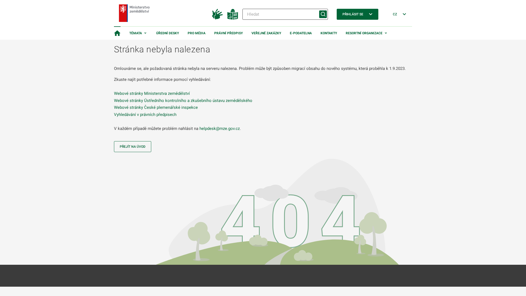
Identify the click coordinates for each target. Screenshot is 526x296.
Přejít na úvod (132, 147)
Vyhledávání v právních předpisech (145, 114)
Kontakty (329, 33)
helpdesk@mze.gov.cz (219, 128)
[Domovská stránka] (117, 33)
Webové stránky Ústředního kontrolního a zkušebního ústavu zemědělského (183, 100)
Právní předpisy (228, 33)
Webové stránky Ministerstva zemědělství (152, 93)
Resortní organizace (364, 33)
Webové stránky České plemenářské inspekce (156, 107)
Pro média (196, 33)
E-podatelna (301, 33)
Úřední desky (167, 33)
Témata (135, 33)
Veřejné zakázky (266, 33)
